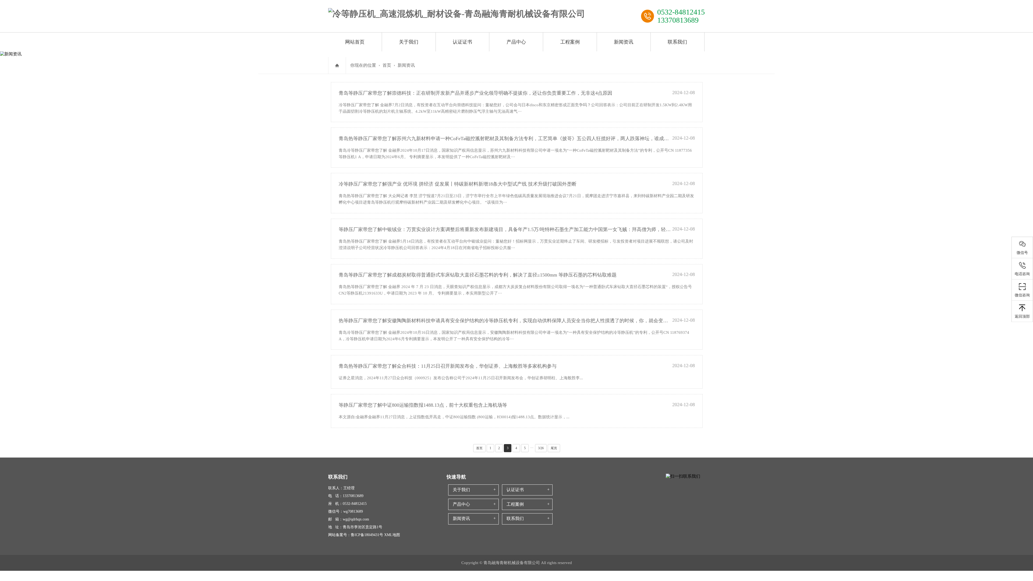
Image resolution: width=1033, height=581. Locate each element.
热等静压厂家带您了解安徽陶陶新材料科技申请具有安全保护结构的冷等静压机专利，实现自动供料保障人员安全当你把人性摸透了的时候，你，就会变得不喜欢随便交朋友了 (525, 320)
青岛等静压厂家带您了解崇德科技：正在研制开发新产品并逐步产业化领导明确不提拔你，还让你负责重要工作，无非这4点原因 (475, 93)
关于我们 (408, 42)
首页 (387, 65)
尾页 (554, 448)
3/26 (541, 448)
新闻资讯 (623, 42)
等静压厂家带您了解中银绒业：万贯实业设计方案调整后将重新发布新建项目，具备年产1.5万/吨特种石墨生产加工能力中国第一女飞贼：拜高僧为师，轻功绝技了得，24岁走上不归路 (534, 229)
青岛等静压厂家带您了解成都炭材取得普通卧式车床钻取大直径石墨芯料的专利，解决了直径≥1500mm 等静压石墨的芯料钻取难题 (478, 275)
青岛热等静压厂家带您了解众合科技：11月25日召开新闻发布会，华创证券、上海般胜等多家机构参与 (448, 366)
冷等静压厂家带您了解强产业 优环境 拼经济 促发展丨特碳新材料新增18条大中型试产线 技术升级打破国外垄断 (457, 184)
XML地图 (392, 535)
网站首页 (355, 42)
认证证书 (462, 42)
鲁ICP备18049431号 (367, 535)
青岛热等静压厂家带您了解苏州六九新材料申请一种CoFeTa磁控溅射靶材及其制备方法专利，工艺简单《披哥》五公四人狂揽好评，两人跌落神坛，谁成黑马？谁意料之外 (521, 138)
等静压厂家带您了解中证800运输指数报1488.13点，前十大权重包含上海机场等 (423, 405)
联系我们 (677, 42)
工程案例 (570, 42)
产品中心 (516, 42)
